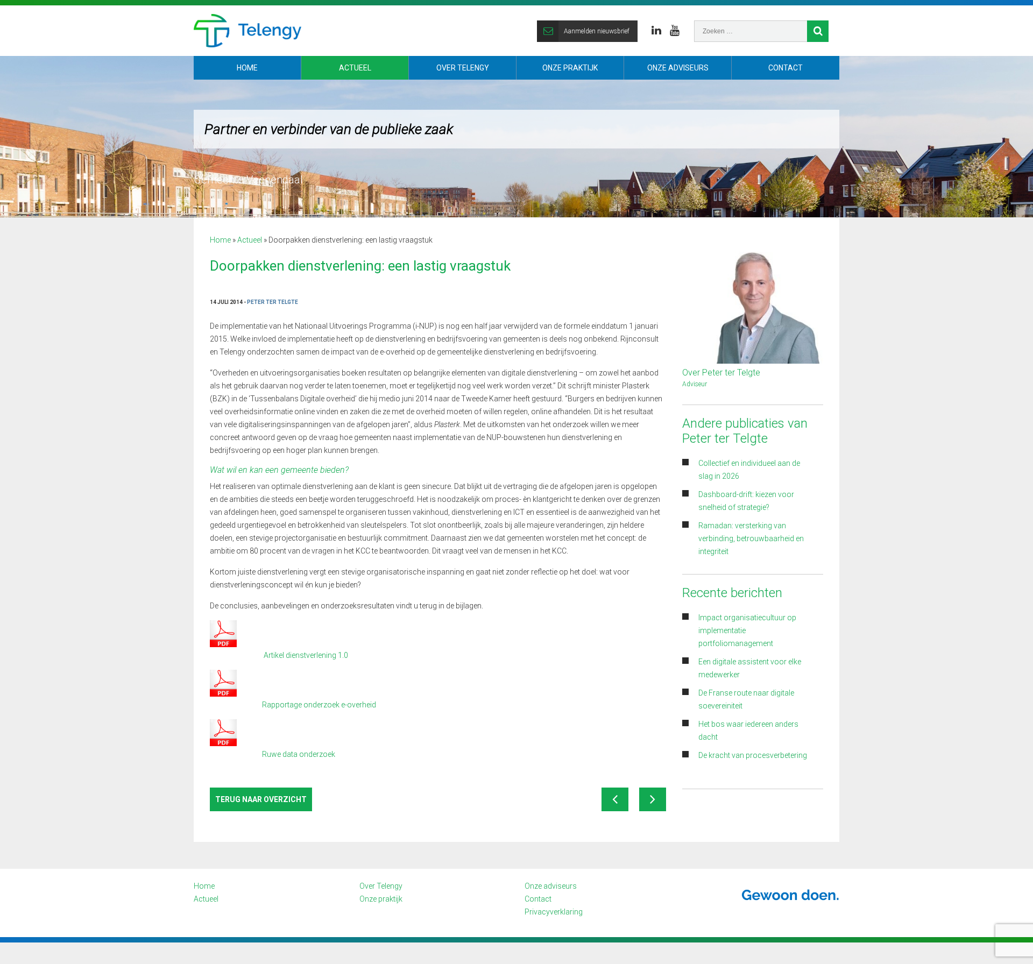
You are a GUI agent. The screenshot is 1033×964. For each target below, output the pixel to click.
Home (247, 67)
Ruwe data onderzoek (298, 754)
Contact (785, 67)
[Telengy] (247, 30)
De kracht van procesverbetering (752, 755)
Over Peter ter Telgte (721, 372)
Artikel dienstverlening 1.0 (306, 655)
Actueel (355, 67)
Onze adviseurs (678, 67)
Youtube (675, 31)
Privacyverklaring (554, 912)
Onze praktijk (570, 67)
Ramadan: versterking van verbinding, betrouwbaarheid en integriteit (751, 538)
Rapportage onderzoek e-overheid (319, 704)
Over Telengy (462, 67)
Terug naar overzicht (261, 799)
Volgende (652, 799)
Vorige (615, 799)
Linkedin (656, 31)
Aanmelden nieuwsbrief (596, 31)
